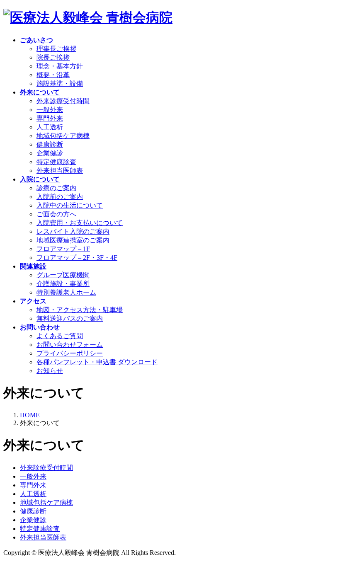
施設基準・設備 (59, 83)
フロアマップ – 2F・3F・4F (76, 257)
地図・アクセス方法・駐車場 (79, 309)
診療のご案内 (56, 187)
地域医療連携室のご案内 (72, 240)
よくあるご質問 (59, 335)
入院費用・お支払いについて (79, 222)
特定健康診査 (56, 161)
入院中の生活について (69, 205)
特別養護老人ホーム (66, 292)
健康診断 (49, 144)
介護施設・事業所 (63, 283)
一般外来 (49, 109)
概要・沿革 (53, 74)
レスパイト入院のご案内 (72, 231)
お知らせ (49, 370)
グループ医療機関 (63, 274)
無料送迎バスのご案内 (69, 318)
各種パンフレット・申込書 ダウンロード (97, 362)
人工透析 (49, 127)
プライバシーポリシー (69, 353)
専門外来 (49, 118)
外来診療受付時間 (63, 100)
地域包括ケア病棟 (63, 135)
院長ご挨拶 (53, 57)
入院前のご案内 (59, 196)
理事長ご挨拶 (56, 48)
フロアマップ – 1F (63, 248)
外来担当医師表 (59, 170)
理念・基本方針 (59, 66)
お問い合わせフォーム (69, 344)
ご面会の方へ (56, 214)
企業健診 (49, 153)
